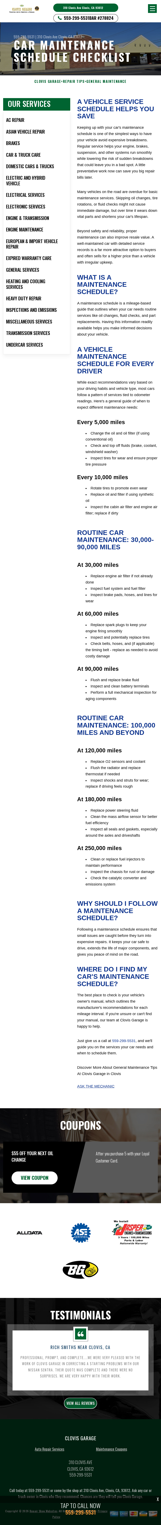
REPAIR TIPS (74, 81)
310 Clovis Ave (47, 36)
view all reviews (80, 1403)
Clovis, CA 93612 (70, 36)
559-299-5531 (76, 18)
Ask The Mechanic (95, 1086)
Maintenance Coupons (111, 1449)
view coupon (34, 1177)
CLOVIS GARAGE (47, 81)
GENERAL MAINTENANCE (106, 81)
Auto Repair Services (49, 1449)
